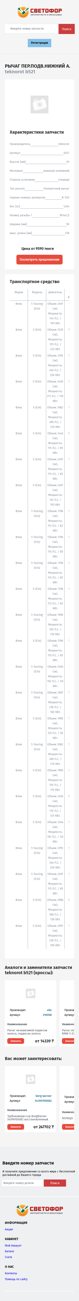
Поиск (66, 29)
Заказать (16, 1041)
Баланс (9, 1251)
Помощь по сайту (16, 1279)
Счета (8, 1257)
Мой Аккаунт (13, 1245)
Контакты (11, 1273)
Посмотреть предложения (39, 259)
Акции (9, 1229)
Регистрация (39, 43)
